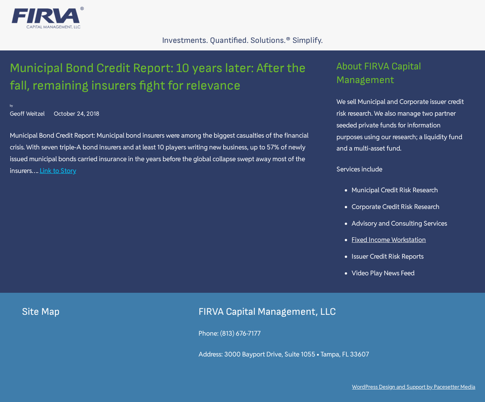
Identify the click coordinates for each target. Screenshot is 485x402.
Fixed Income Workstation (389, 240)
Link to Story (58, 170)
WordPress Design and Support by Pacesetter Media (413, 386)
